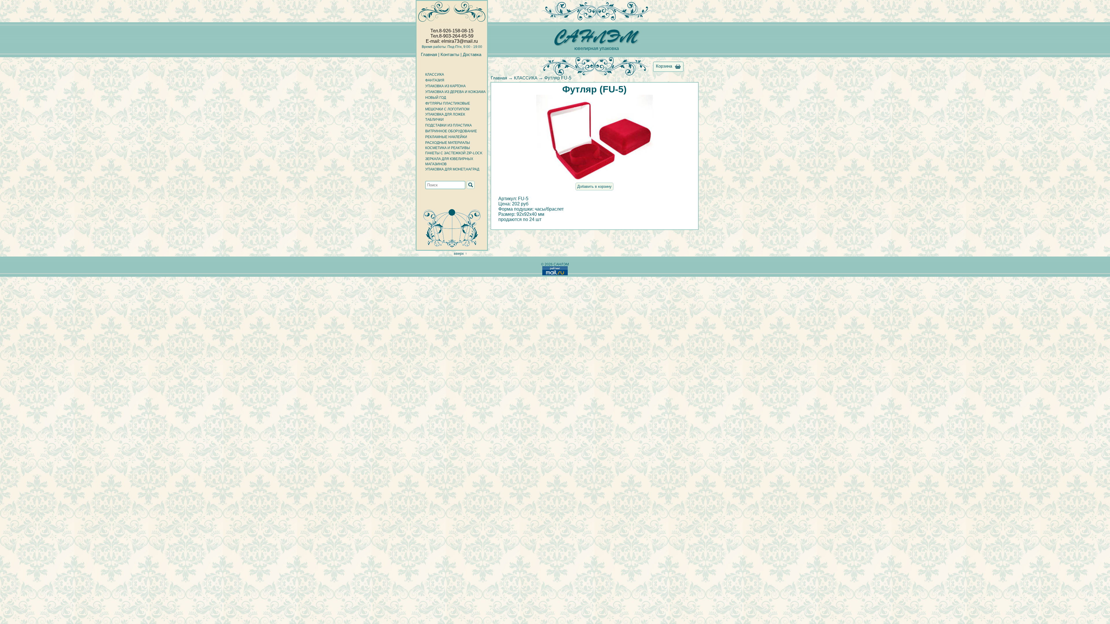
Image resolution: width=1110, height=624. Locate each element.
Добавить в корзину (594, 186)
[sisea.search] (471, 185)
